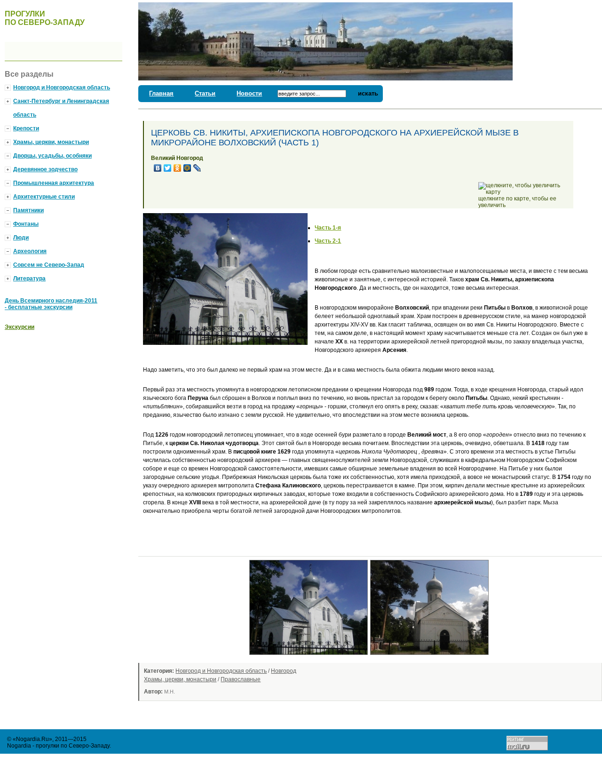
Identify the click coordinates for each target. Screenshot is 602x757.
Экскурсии (19, 327)
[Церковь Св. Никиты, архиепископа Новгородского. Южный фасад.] (309, 657)
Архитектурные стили (44, 196)
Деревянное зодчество (45, 169)
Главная (161, 93)
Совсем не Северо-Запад (48, 265)
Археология (30, 251)
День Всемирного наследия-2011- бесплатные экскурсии (51, 304)
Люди (21, 237)
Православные (241, 679)
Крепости (26, 128)
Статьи (205, 93)
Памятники (28, 210)
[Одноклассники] (177, 168)
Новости (249, 93)
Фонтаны (26, 224)
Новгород (283, 671)
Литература (29, 278)
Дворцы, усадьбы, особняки (52, 155)
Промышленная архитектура (53, 183)
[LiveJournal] (197, 168)
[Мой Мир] (187, 168)
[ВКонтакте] (158, 168)
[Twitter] (168, 168)
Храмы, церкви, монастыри (180, 679)
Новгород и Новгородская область (221, 671)
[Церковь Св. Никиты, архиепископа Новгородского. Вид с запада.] (430, 657)
